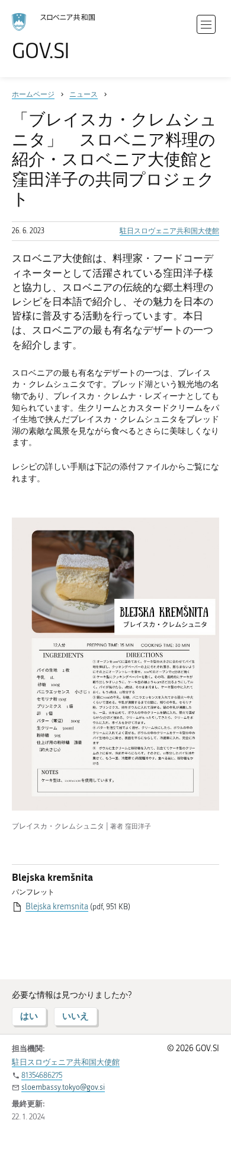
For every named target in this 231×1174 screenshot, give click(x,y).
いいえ (75, 1016)
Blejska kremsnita (56, 907)
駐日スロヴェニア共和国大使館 (169, 231)
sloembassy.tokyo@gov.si (63, 1087)
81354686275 (41, 1075)
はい (29, 1016)
